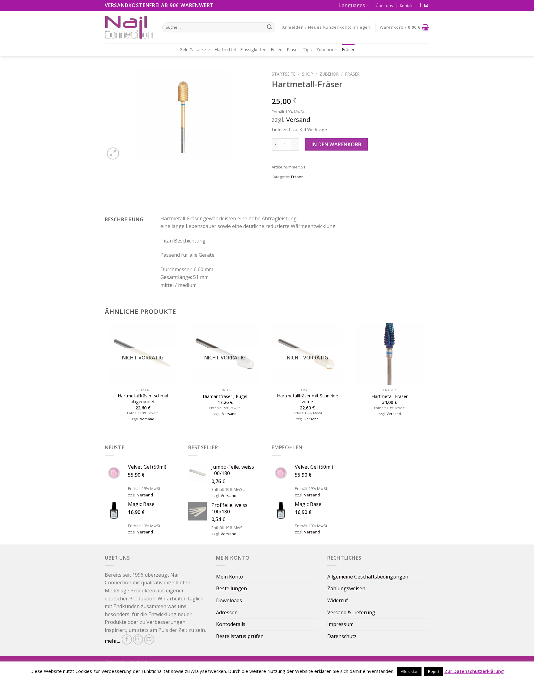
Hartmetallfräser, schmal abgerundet (143, 398)
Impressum (340, 624)
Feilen (276, 49)
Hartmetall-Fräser (389, 396)
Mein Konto (229, 576)
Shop (307, 74)
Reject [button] (433, 671)
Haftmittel (225, 49)
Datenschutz (342, 636)
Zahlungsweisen (346, 588)
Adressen (227, 612)
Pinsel (293, 49)
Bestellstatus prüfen (240, 636)
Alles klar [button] (409, 671)
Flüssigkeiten (253, 49)
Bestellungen (231, 588)
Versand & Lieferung (351, 612)
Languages (352, 5)
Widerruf (337, 600)
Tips (307, 49)
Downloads (229, 600)
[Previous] (105, 377)
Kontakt (407, 5)
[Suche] (269, 27)
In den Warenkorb (337, 144)
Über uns (384, 5)
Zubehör (324, 49)
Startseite (283, 74)
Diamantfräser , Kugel (225, 396)
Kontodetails (230, 624)
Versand (298, 119)
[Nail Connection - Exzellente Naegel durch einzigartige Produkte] (129, 27)
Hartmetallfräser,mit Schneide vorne (307, 398)
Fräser (348, 49)
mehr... (112, 640)
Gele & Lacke (193, 49)
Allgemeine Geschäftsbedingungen (367, 576)
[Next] (427, 377)
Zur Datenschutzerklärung (474, 671)
